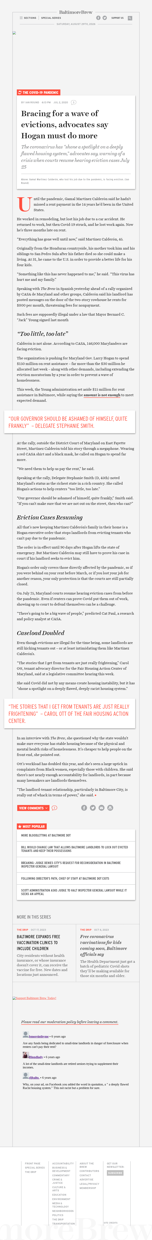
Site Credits (111, 1222)
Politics (57, 1215)
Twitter (104, 17)
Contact (85, 1175)
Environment (61, 1199)
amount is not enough (102, 394)
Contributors (89, 1171)
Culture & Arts (59, 1189)
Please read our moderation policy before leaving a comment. (69, 1022)
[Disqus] (76, 1079)
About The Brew (87, 1165)
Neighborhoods (63, 1210)
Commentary (61, 1175)
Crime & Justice (57, 1181)
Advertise (86, 1179)
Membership (88, 1188)
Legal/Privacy (89, 1183)
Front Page (32, 1163)
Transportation (63, 1223)
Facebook (98, 17)
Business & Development (61, 1169)
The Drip (22, 929)
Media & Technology (60, 1205)
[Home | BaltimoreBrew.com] (76, 12)
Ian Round (32, 102)
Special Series (35, 1167)
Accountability (63, 1163)
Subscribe (115, 1172)
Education (59, 1194)
